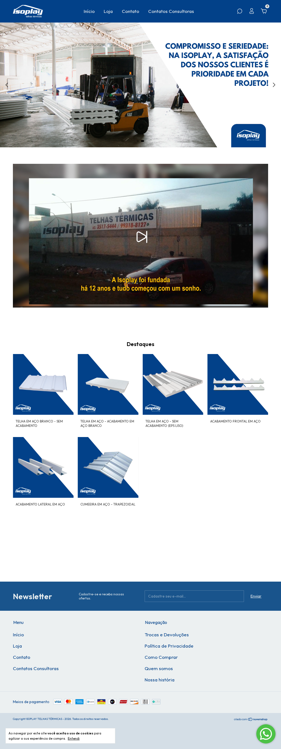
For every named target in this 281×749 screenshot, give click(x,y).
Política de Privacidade (169, 646)
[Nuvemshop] (251, 719)
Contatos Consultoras (171, 11)
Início (89, 11)
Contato (130, 11)
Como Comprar (161, 657)
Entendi (74, 738)
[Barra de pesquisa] (240, 12)
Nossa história (160, 679)
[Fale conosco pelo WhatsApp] (266, 734)
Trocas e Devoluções (167, 634)
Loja (108, 11)
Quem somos (159, 668)
